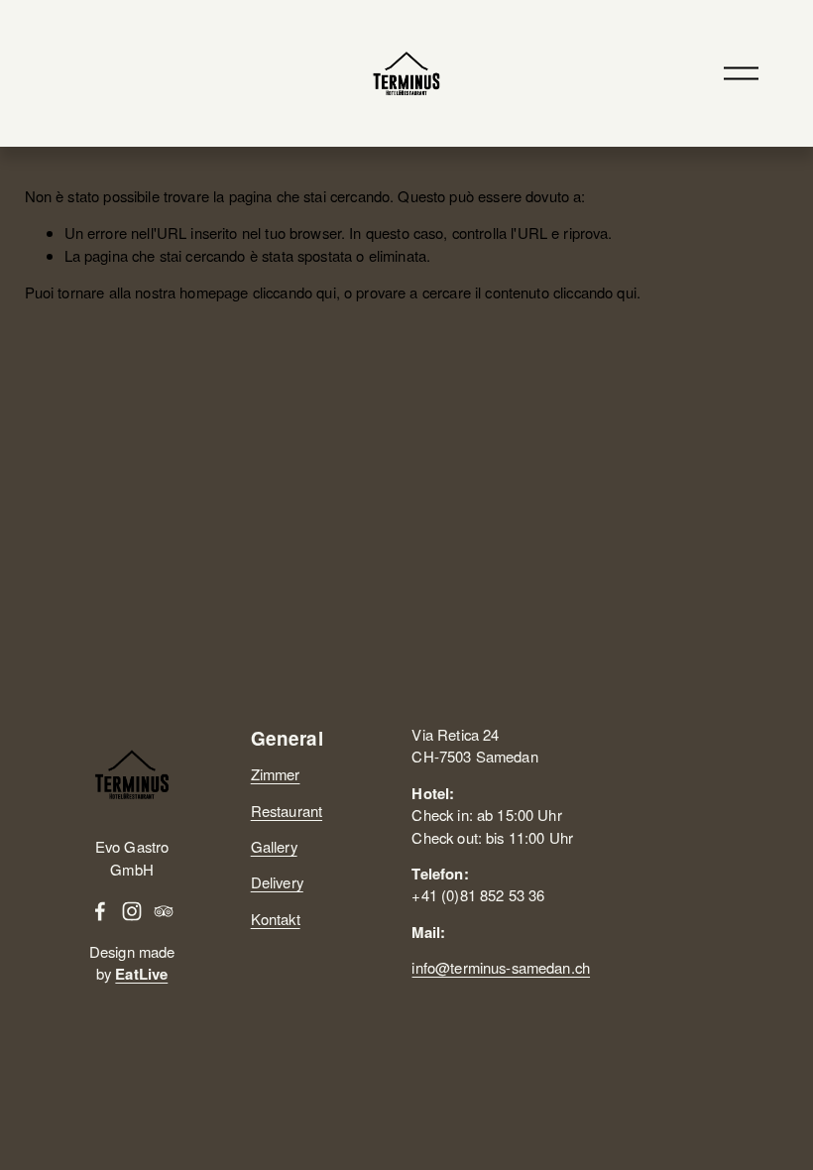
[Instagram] (132, 911)
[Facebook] (100, 911)
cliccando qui (294, 292)
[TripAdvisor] (164, 911)
